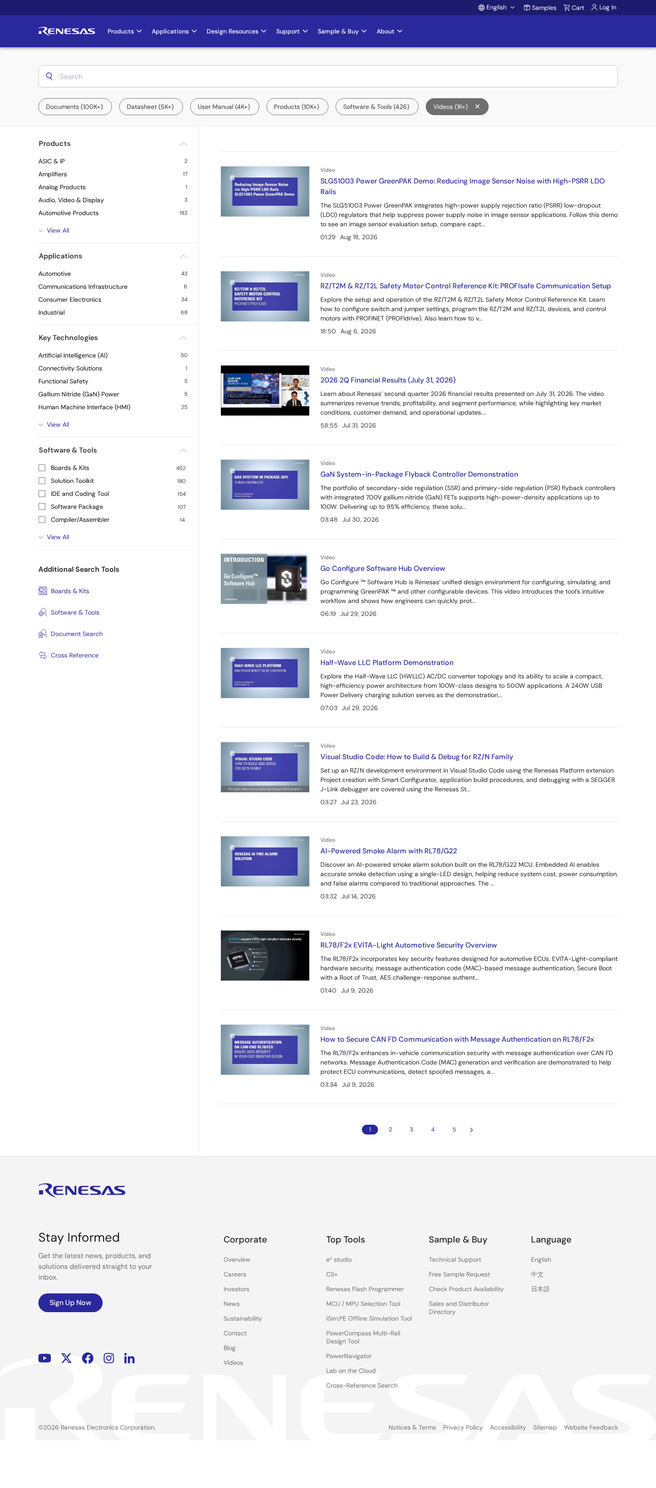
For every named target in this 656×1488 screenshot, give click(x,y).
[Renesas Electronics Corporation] (66, 31)
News (232, 1304)
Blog (230, 1348)
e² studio (339, 1259)
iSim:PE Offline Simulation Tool (369, 1318)
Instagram (109, 1358)
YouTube (44, 1358)
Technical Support (455, 1259)
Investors (236, 1289)
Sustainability (243, 1318)
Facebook (88, 1358)
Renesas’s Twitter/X (66, 1358)
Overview (237, 1259)
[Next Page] (472, 1130)
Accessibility (508, 1427)
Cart (578, 7)
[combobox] (328, 76)
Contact (235, 1333)
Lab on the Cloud (351, 1371)
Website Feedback (591, 1427)
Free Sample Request (459, 1274)
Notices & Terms (412, 1427)
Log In (607, 7)
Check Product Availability (466, 1289)
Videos (233, 1363)
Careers (235, 1274)
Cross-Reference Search (362, 1385)
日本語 (540, 1289)
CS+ (332, 1274)
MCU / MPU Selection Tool (363, 1304)
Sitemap (545, 1427)
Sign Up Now (70, 1302)
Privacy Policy (463, 1427)
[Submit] (49, 76)
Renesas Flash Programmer (365, 1289)
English (541, 1259)
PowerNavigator (349, 1356)
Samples (544, 7)
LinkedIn (129, 1358)
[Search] (49, 76)
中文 (537, 1274)
